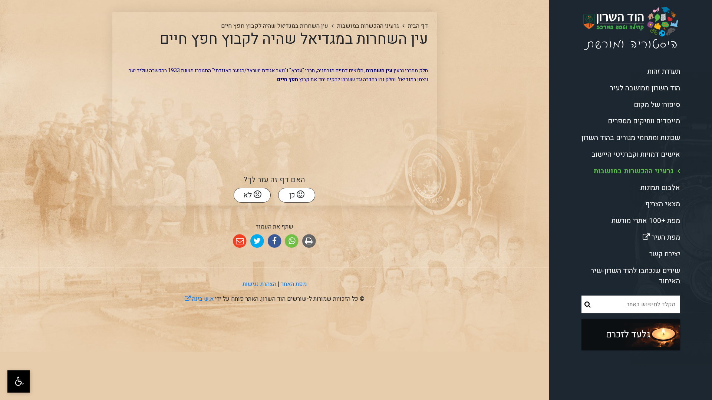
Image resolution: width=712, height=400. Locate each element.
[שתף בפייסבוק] (275, 241)
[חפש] (587, 304)
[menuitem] (630, 71)
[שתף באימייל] (240, 241)
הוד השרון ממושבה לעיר (645, 88)
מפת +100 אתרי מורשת (646, 221)
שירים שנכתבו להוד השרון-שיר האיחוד (635, 276)
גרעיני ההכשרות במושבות (633, 171)
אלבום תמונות (660, 188)
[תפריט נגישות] (18, 381)
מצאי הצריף (662, 204)
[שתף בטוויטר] (257, 241)
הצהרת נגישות (259, 284)
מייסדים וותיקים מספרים (644, 121)
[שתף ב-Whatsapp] (292, 241)
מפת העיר (640, 236)
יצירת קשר (664, 254)
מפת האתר (294, 284)
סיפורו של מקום (657, 105)
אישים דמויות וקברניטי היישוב (635, 154)
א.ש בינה (199, 298)
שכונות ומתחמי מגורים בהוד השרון (630, 138)
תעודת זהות (663, 71)
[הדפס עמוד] (309, 241)
